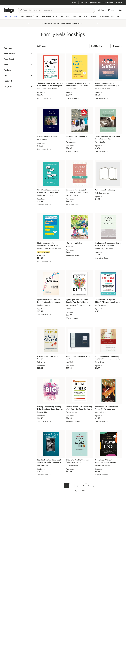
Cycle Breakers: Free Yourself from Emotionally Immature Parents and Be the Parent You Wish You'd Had (49, 301)
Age (6, 75)
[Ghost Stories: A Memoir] (51, 120)
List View (118, 46)
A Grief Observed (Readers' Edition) (48, 357)
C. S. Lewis (41, 362)
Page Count (9, 59)
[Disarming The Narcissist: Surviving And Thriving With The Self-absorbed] (79, 174)
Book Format (9, 53)
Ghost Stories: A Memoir (47, 136)
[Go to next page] (94, 485)
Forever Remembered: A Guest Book (78, 357)
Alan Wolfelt (99, 249)
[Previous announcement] (28, 23)
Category (8, 48)
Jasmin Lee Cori (100, 142)
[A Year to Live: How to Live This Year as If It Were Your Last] (108, 390)
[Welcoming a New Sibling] (108, 174)
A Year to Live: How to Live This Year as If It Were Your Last (107, 408)
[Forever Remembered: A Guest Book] (79, 340)
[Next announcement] (97, 23)
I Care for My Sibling (74, 243)
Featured (8, 81)
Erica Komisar (71, 89)
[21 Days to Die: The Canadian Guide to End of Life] (79, 444)
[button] (10, 17)
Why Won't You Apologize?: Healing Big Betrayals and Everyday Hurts (48, 191)
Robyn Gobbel (42, 412)
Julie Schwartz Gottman (74, 305)
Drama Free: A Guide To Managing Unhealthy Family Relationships (106, 461)
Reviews (7, 70)
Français (119, 2)
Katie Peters (70, 246)
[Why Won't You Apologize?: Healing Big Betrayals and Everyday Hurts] (51, 174)
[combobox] (58, 10)
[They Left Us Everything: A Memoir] (79, 120)
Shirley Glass (99, 362)
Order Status (108, 2)
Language (8, 86)
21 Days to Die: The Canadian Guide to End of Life (77, 461)
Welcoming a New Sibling (105, 190)
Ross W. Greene (100, 305)
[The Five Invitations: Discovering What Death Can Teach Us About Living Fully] (79, 390)
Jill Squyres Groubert (102, 89)
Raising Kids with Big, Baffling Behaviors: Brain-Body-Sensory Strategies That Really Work (49, 408)
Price (6, 64)
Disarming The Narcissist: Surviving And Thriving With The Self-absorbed (78, 191)
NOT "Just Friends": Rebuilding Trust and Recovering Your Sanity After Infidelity (108, 357)
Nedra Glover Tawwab (102, 465)
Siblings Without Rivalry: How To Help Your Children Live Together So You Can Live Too (50, 84)
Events (74, 2)
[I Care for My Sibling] (79, 227)
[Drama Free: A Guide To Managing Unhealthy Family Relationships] (108, 444)
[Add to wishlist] (62, 78)
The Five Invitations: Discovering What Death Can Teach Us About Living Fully (79, 408)
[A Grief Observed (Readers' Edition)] (51, 340)
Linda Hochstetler (72, 465)
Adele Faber (41, 89)
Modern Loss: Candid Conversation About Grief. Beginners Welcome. (47, 244)
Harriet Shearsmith (44, 305)
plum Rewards (95, 2)
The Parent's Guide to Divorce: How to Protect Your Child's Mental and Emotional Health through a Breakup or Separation (79, 84)
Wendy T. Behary (72, 195)
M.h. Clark (69, 362)
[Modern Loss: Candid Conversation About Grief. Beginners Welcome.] (51, 227)
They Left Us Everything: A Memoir (76, 137)
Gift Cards (83, 2)
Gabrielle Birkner (55, 249)
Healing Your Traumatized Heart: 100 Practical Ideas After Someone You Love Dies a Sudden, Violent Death (108, 244)
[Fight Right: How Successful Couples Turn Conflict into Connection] (79, 283)
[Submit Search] (21, 10)
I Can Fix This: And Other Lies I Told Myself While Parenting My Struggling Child (49, 461)
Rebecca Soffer (42, 249)
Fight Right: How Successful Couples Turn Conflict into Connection (77, 301)
